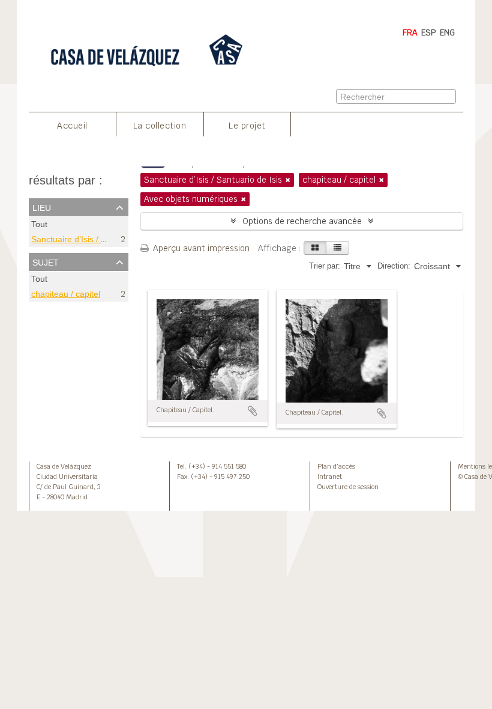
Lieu (41, 206)
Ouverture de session (348, 486)
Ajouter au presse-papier (253, 411)
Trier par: (324, 265)
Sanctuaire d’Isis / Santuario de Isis (97, 239)
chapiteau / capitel (65, 294)
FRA (410, 32)
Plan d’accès (336, 466)
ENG (447, 32)
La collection (160, 125)
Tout (39, 224)
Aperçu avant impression (200, 248)
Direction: (393, 265)
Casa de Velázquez (64, 466)
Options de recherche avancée (302, 221)
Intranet (329, 476)
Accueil (72, 125)
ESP (428, 32)
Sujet (45, 261)
